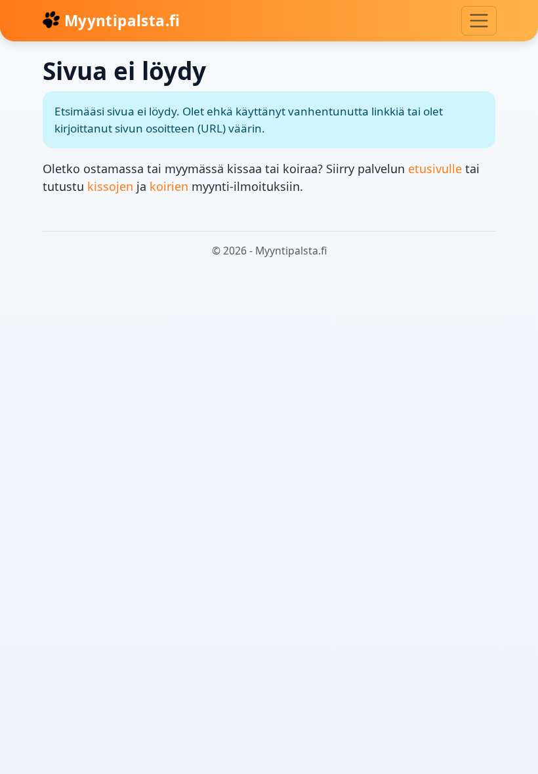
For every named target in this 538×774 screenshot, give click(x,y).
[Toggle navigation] (479, 20)
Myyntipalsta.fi (120, 20)
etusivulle (435, 168)
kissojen (110, 186)
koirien (169, 186)
